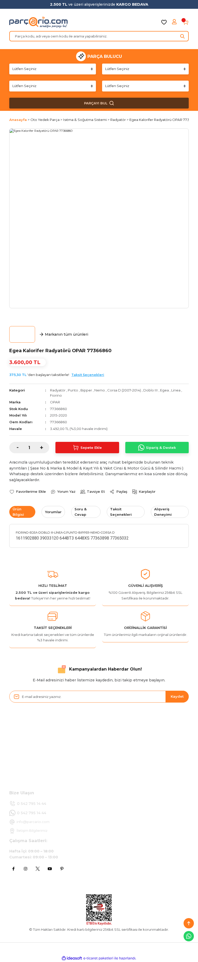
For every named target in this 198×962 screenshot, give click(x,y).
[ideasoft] (72, 958)
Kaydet (177, 696)
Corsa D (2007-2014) (124, 390)
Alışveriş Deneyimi (163, 512)
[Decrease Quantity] (14, 447)
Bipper (86, 390)
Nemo (99, 390)
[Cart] (186, 22)
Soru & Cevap (81, 512)
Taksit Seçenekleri (87, 375)
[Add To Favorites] (27, 491)
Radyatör (57, 390)
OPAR (55, 402)
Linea (175, 390)
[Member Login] (175, 22)
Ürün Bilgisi (18, 512)
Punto (73, 390)
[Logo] (38, 22)
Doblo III (150, 390)
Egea (164, 390)
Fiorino (56, 395)
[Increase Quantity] (44, 447)
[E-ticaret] (98, 958)
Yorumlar (53, 512)
